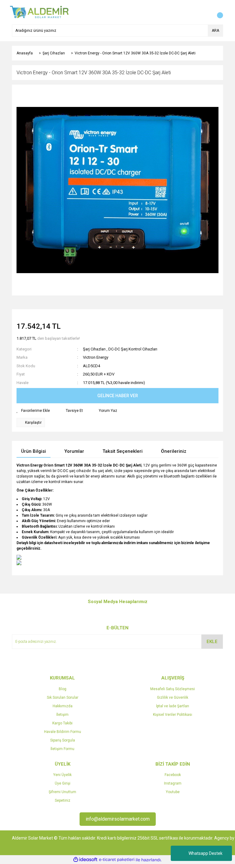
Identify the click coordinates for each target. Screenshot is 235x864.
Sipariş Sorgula (62, 740)
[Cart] (217, 12)
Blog (62, 689)
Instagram (172, 783)
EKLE (212, 641)
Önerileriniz (173, 451)
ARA (215, 30)
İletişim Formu (62, 749)
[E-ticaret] (117, 859)
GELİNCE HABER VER (117, 395)
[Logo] (39, 12)
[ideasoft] (85, 860)
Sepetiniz (62, 800)
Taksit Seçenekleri (123, 451)
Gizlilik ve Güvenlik (172, 697)
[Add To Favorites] (33, 410)
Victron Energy (95, 357)
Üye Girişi (62, 783)
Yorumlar (74, 451)
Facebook (173, 775)
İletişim (62, 714)
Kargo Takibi (62, 723)
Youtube (173, 792)
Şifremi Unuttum (62, 792)
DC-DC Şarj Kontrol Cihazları (132, 349)
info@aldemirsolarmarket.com (118, 819)
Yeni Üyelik (62, 775)
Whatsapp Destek (205, 853)
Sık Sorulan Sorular (62, 697)
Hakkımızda (63, 706)
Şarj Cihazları (94, 349)
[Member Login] (205, 12)
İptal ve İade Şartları (172, 706)
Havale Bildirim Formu (62, 732)
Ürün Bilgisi (33, 451)
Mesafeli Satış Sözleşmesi (172, 689)
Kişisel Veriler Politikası (172, 714)
